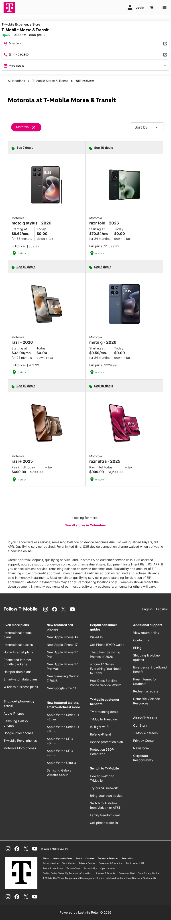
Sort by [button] (147, 127)
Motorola (22, 127)
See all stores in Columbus (85, 525)
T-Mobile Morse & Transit (50, 81)
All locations (16, 81)
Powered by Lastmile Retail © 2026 (85, 912)
